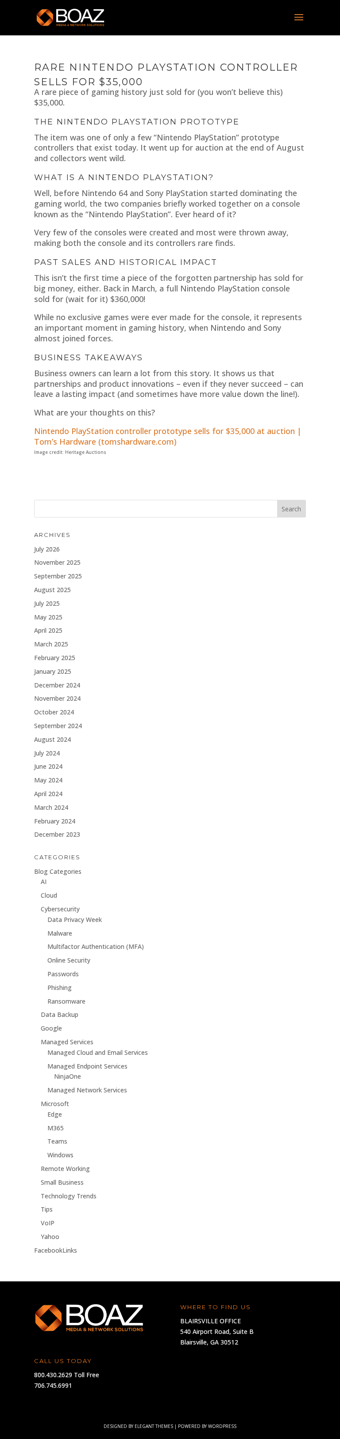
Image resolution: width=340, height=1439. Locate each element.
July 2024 (47, 753)
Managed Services (67, 1042)
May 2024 (48, 780)
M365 (55, 1128)
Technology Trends (69, 1196)
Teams (57, 1141)
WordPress (222, 1426)
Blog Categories (57, 871)
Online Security (68, 960)
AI (43, 881)
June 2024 (48, 766)
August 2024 (52, 739)
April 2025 (48, 630)
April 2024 (48, 793)
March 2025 (51, 644)
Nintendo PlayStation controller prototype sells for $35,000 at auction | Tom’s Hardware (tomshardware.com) (167, 436)
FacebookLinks (55, 1250)
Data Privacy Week (74, 919)
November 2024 (57, 698)
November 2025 (57, 562)
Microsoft (55, 1103)
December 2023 (57, 834)
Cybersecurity (60, 909)
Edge (54, 1114)
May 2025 (48, 617)
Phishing (59, 987)
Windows (60, 1155)
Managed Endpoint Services (87, 1066)
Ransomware (66, 1001)
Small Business (62, 1182)
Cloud (49, 895)
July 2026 (47, 549)
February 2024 (54, 821)
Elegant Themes (154, 1426)
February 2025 (54, 657)
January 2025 (52, 671)
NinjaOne (67, 1076)
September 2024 (58, 725)
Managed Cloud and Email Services (97, 1052)
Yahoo (50, 1236)
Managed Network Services (87, 1090)
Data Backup (59, 1014)
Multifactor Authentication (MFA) (95, 946)
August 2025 (52, 589)
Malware (59, 933)
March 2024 (51, 807)
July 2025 (47, 603)
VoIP (47, 1223)
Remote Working (65, 1168)
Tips (47, 1209)
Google (51, 1028)
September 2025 (58, 576)
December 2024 (57, 685)
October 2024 (54, 712)
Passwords (63, 974)
